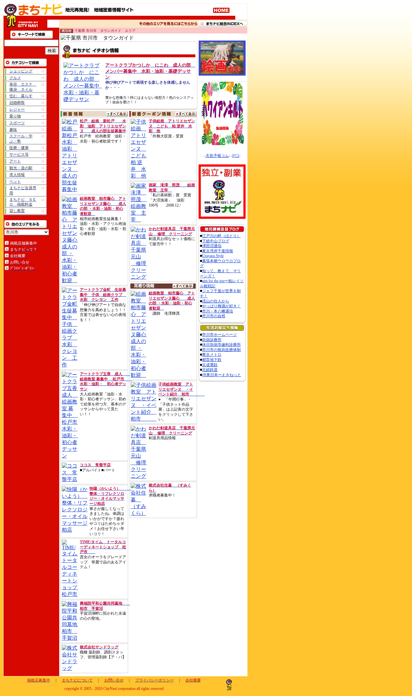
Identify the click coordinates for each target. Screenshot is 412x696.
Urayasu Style (213, 256)
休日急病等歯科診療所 (221, 344)
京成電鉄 (210, 365)
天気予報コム (217, 155)
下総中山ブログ (215, 241)
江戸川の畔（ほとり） (221, 236)
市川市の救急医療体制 (221, 350)
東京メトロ (211, 354)
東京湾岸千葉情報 (217, 251)
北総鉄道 (210, 369)
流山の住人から (215, 301)
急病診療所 (211, 340)
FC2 (235, 155)
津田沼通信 (211, 246)
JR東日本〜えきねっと (221, 375)
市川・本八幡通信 (217, 311)
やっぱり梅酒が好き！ (221, 306)
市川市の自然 (213, 316)
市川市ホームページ (219, 334)
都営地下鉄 (211, 359)
